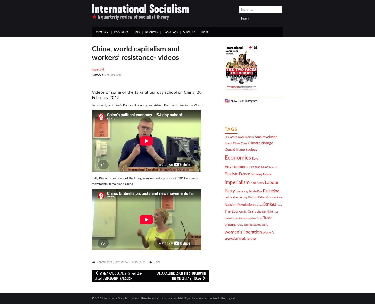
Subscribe (189, 32)
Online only (138, 262)
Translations (170, 32)
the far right (265, 211)
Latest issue (102, 32)
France (244, 174)
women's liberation (243, 232)
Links (137, 32)
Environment (236, 167)
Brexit (228, 143)
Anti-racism (246, 137)
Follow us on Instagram (243, 101)
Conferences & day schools (113, 262)
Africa (233, 137)
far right (273, 167)
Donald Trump (235, 149)
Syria (279, 205)
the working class (247, 218)
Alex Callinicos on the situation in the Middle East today (181, 276)
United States (252, 224)
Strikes (269, 204)
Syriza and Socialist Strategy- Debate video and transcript (118, 276)
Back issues (121, 32)
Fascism (231, 174)
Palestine (271, 191)
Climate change (260, 143)
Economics (238, 158)
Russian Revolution (239, 205)
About (204, 32)
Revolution (277, 198)
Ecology (251, 149)
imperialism (237, 182)
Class (244, 143)
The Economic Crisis (240, 211)
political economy (236, 197)
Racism (252, 197)
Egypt (255, 158)
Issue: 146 (98, 69)
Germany (256, 174)
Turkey (240, 225)
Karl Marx (257, 183)
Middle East (255, 191)
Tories (259, 218)
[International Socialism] (140, 11)
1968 (227, 137)
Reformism (264, 197)
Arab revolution (266, 137)
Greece (267, 174)
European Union (258, 167)
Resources (151, 32)
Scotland (258, 205)
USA (265, 224)
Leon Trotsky (242, 192)
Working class (247, 238)
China (157, 262)
